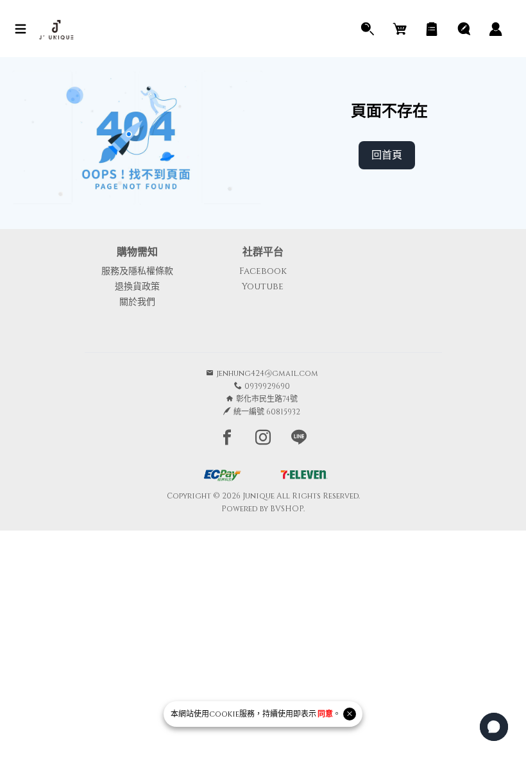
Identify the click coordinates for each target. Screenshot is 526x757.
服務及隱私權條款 (137, 271)
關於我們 (137, 302)
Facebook (263, 271)
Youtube (263, 286)
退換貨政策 (137, 286)
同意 (325, 714)
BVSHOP (286, 509)
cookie (224, 714)
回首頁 (386, 155)
